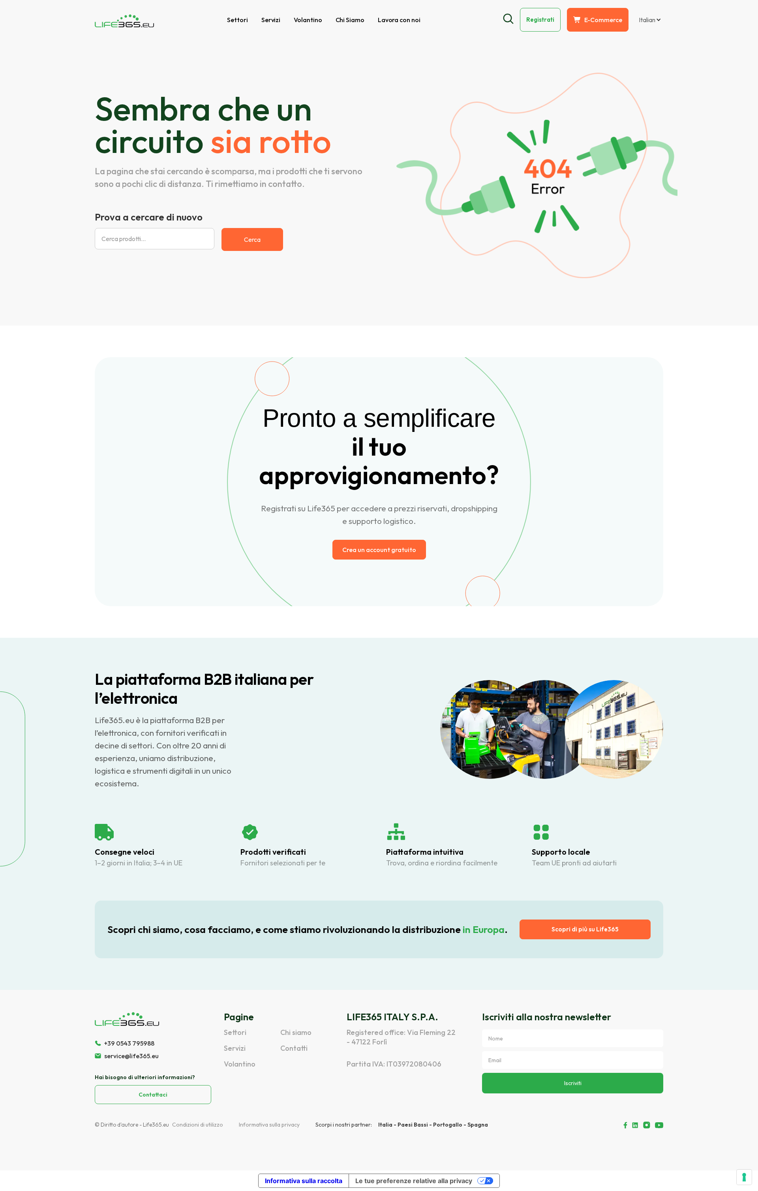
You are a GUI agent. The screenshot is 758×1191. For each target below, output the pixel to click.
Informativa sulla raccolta (303, 1181)
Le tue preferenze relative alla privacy (413, 1181)
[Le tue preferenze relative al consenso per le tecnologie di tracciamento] (744, 1177)
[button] (649, 20)
